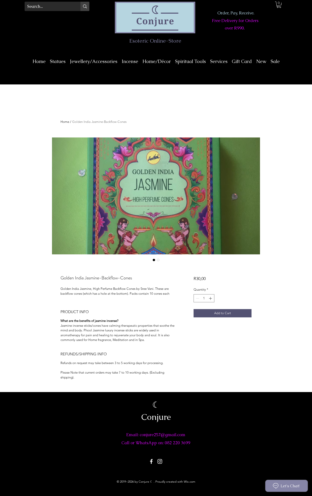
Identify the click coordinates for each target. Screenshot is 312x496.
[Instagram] (160, 461)
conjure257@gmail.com (162, 434)
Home (64, 122)
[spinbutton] (204, 298)
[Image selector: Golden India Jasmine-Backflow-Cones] (154, 260)
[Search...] (84, 6)
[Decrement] (197, 298)
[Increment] (211, 298)
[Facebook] (151, 461)
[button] (279, 4)
